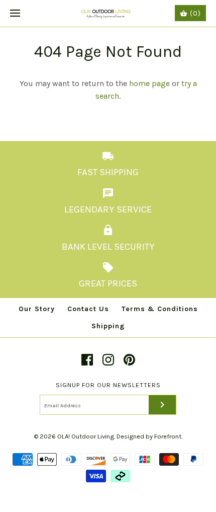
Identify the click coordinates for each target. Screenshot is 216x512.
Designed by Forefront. (149, 436)
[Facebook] (87, 359)
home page (149, 83)
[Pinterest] (129, 359)
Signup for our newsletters (108, 385)
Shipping (108, 326)
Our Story (37, 309)
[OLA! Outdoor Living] (108, 13)
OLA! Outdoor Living (85, 436)
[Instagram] (108, 359)
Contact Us (88, 309)
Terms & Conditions (160, 309)
